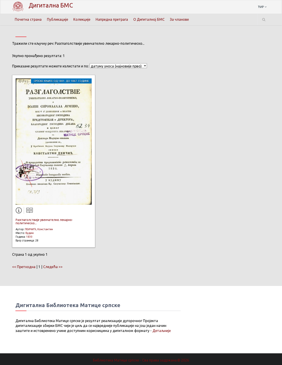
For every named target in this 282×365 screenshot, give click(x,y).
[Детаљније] (20, 211)
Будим (30, 233)
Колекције (81, 19)
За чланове (179, 19)
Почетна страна (28, 19)
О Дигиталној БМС (149, 19)
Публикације (57, 19)
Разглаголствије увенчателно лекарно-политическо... (44, 221)
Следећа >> (53, 267)
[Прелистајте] (28, 211)
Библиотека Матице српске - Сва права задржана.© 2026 (141, 360)
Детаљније (161, 331)
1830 (29, 236)
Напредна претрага (112, 19)
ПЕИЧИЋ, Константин (39, 229)
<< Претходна (23, 267)
